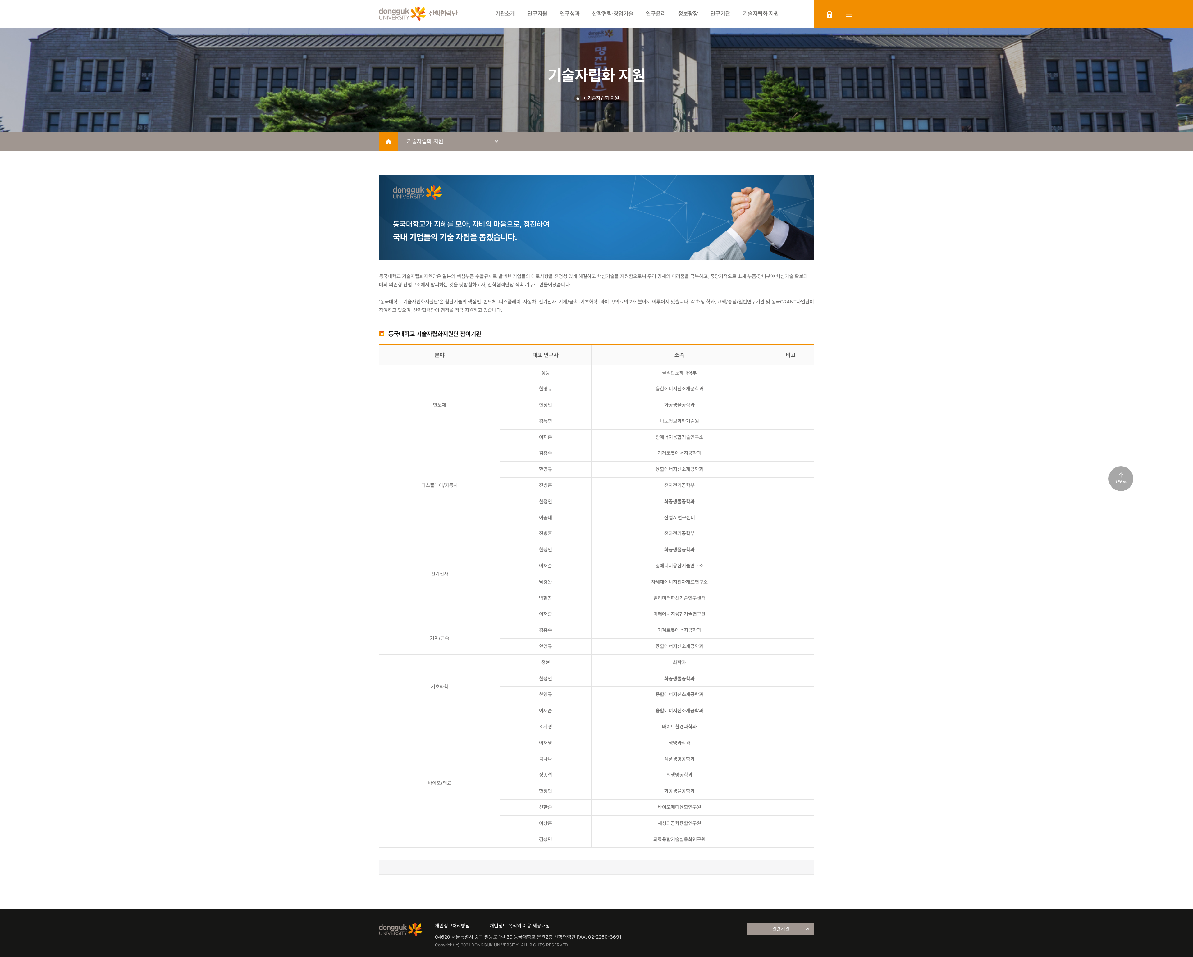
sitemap (849, 14)
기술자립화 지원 (603, 98)
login (829, 14)
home (388, 141)
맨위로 (1121, 481)
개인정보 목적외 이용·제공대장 (520, 926)
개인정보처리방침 (452, 926)
